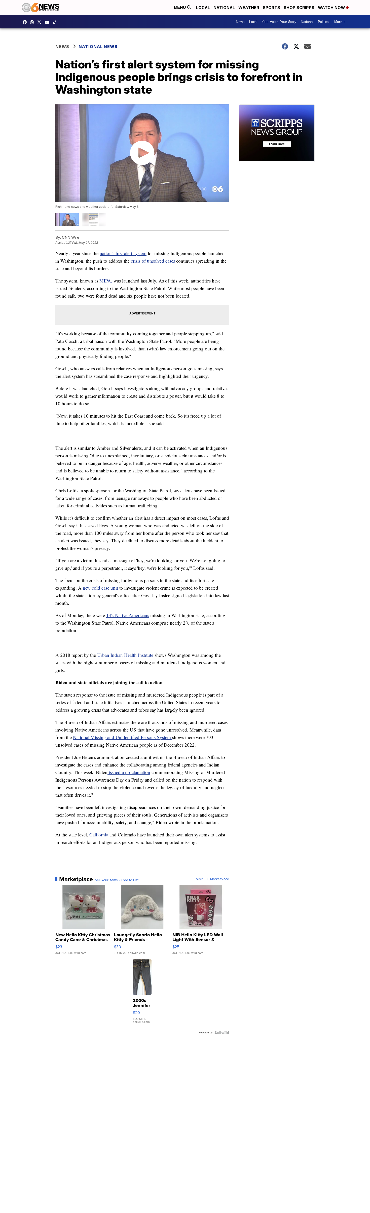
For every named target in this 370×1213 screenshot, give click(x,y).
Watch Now (332, 7)
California (98, 834)
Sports (271, 7)
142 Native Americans (127, 615)
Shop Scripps (299, 7)
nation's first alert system (123, 253)
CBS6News (26, 22)
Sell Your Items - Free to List (116, 880)
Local (203, 7)
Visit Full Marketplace (212, 879)
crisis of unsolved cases (153, 261)
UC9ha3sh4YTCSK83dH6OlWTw (48, 22)
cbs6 (33, 22)
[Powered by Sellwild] (221, 1032)
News (240, 21)
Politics (323, 21)
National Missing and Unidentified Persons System (122, 737)
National (224, 7)
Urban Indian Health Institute (125, 655)
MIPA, (105, 280)
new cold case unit (100, 588)
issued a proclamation (128, 772)
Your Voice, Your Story (279, 21)
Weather (248, 7)
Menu (180, 7)
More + (339, 21)
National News (98, 46)
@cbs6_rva (56, 22)
